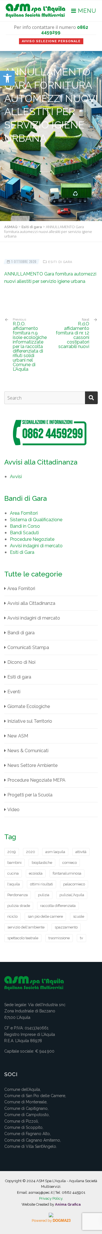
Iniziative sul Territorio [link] (29, 721)
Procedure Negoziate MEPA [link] (36, 780)
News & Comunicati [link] (27, 750)
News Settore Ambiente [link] (32, 765)
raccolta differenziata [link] (58, 906)
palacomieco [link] (74, 884)
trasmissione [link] (59, 938)
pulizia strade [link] (18, 906)
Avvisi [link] (16, 476)
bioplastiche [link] (42, 862)
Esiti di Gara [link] (22, 552)
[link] (7, 78)
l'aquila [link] (13, 884)
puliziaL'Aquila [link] (72, 895)
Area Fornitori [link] (24, 513)
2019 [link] (11, 852)
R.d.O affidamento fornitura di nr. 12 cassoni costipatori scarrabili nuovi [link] (72, 335)
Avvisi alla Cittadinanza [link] (31, 603)
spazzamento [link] (66, 927)
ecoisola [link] (35, 873)
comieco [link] (69, 862)
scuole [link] (78, 916)
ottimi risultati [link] (41, 884)
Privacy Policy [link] (50, 1198)
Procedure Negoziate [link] (32, 539)
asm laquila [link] (55, 852)
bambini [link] (14, 862)
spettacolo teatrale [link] (22, 938)
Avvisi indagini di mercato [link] (36, 545)
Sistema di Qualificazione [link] (36, 519)
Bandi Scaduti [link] (24, 532)
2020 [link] (30, 852)
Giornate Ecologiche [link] (28, 706)
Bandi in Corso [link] (25, 526)
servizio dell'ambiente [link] (25, 927)
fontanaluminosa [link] (67, 873)
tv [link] (81, 938)
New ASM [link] (17, 736)
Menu (86, 10)
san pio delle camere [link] (45, 916)
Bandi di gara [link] (21, 632)
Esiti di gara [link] (60, 262)
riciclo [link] (12, 916)
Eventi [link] (13, 691)
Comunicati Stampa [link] (28, 647)
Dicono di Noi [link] (21, 662)
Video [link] (13, 809)
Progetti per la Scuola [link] (29, 795)
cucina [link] (13, 873)
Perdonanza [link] (17, 895)
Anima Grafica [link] (68, 1204)
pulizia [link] (43, 895)
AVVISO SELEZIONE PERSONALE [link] (51, 41)
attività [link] (80, 852)
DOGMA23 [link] (62, 1220)
